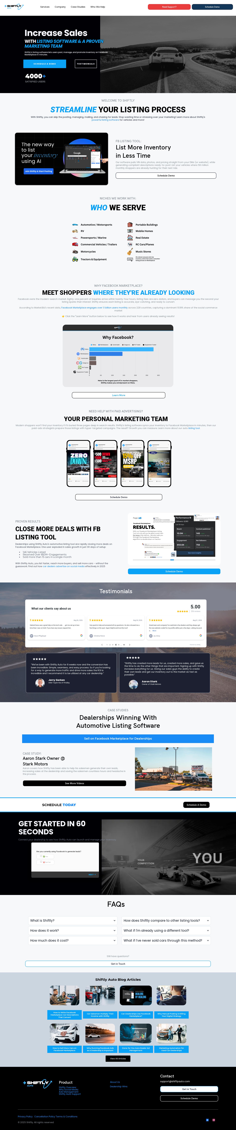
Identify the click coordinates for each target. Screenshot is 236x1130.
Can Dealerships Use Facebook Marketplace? (135, 1015)
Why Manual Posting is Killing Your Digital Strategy (171, 1015)
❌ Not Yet (47, 862)
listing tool (194, 428)
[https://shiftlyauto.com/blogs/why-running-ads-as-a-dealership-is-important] (100, 1033)
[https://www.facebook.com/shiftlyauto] (136, 995)
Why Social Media (68, 1089)
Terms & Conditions (66, 1116)
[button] (92, 875)
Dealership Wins (118, 1086)
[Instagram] (214, 1120)
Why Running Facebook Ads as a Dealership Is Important (100, 1049)
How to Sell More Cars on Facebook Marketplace (64, 1049)
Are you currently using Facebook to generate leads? (58, 851)
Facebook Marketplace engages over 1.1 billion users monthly (94, 307)
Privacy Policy (25, 1116)
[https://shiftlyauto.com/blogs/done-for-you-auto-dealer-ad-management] (136, 1033)
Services (45, 6)
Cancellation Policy (44, 1116)
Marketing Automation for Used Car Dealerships (171, 1049)
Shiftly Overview (67, 1087)
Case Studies (78, 6)
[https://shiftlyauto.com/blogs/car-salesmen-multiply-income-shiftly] (100, 995)
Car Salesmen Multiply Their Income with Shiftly (100, 1015)
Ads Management (68, 1091)
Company (60, 6)
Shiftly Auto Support (70, 1094)
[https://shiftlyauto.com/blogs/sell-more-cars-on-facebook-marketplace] (65, 1033)
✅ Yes (45, 856)
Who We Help (97, 6)
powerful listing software (105, 119)
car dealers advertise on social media (64, 566)
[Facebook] (207, 1120)
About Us (115, 1082)
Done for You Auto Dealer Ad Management (136, 1049)
